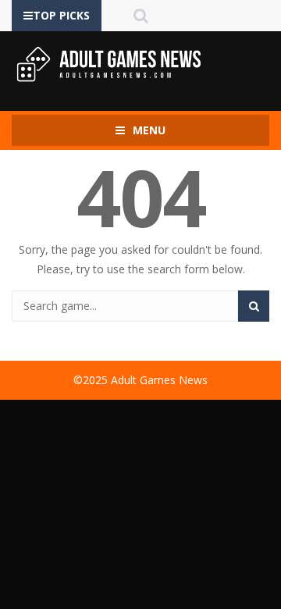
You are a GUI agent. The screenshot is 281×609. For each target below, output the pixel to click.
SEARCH (140, 15)
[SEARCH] (253, 306)
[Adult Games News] (109, 63)
